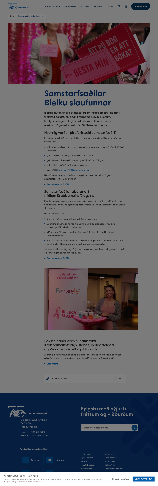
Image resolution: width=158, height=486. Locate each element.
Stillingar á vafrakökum (119, 479)
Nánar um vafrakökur (35, 482)
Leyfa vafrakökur (143, 479)
